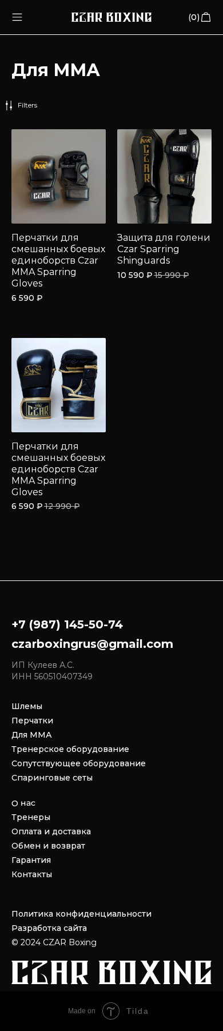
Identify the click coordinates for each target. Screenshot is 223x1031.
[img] (17, 17)
